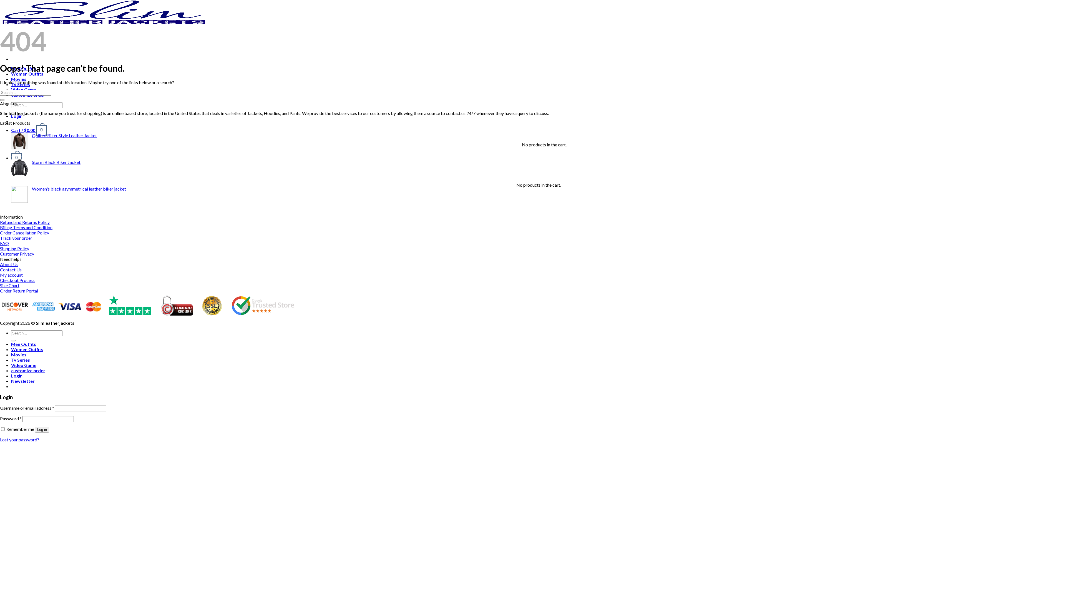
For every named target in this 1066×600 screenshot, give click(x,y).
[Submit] (2, 100)
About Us (9, 264)
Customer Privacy (17, 253)
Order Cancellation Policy (24, 232)
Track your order (16, 238)
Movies (18, 79)
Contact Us (11, 269)
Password (11, 418)
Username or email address (27, 408)
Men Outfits (23, 344)
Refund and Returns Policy (25, 222)
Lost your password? (19, 439)
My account (11, 275)
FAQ (4, 243)
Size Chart (9, 285)
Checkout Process (17, 280)
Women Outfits (27, 73)
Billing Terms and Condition (26, 227)
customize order (28, 370)
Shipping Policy (14, 248)
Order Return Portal (19, 290)
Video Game (23, 365)
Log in (42, 430)
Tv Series (20, 359)
